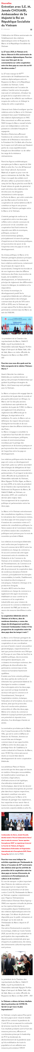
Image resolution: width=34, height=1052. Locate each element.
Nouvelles (6, 3)
